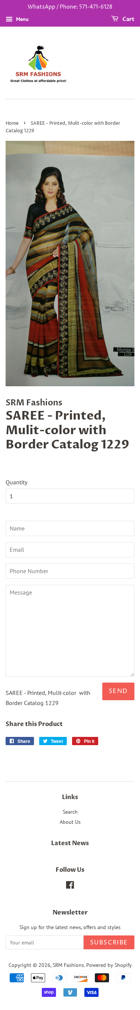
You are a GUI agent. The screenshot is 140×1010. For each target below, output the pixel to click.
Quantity (16, 482)
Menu (22, 19)
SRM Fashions (68, 965)
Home (12, 123)
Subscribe (109, 942)
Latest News (70, 843)
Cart (127, 19)
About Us (70, 822)
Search (70, 811)
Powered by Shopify (109, 965)
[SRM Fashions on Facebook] (70, 886)
